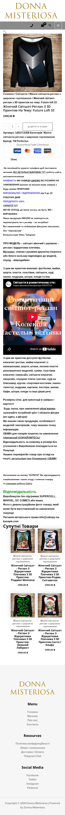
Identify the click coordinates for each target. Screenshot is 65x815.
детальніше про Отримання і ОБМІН (34, 458)
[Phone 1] (31, 25)
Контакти (32, 724)
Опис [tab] (14, 159)
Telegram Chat (32, 756)
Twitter (32, 779)
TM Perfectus (20, 141)
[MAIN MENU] (58, 25)
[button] (4, 31)
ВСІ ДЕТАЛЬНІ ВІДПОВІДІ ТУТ (29, 172)
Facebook (32, 775)
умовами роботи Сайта (19, 483)
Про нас (32, 720)
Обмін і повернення (32, 748)
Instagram (32, 783)
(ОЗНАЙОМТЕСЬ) (21, 437)
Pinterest (32, 788)
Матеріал (9, 251)
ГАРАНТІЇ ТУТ (10, 205)
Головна (8, 94)
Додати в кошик (37, 127)
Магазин (32, 716)
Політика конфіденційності (33, 743)
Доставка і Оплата (32, 752)
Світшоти (21, 94)
